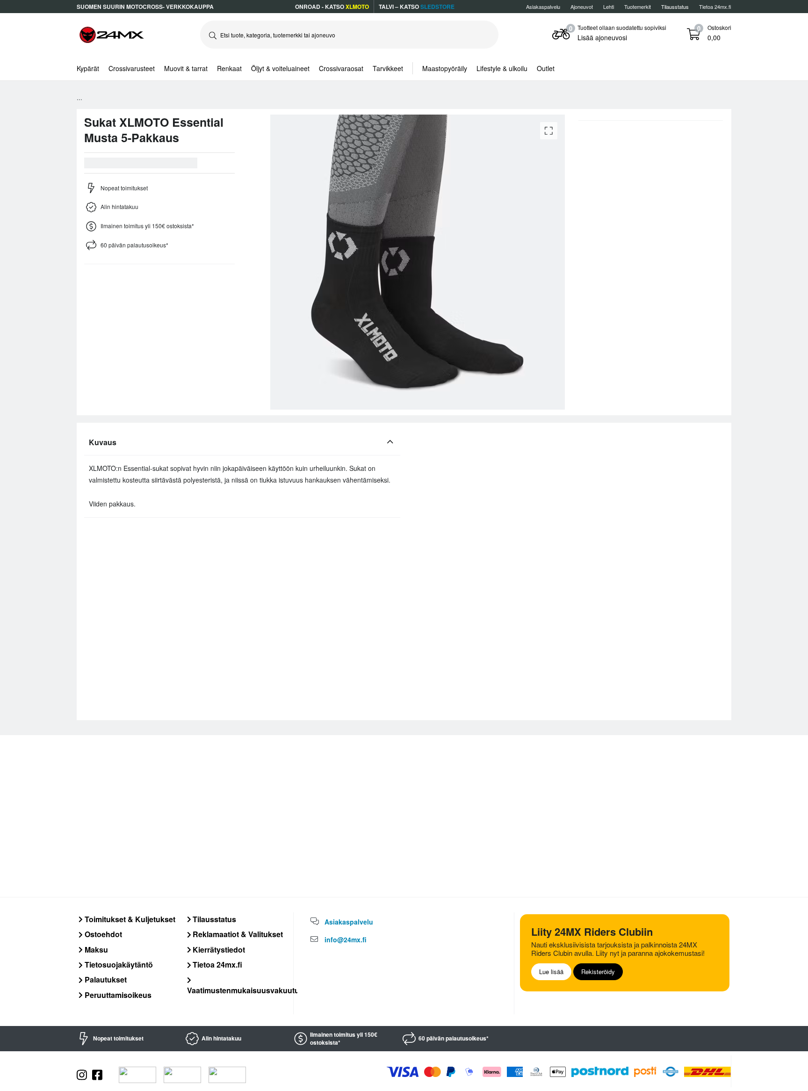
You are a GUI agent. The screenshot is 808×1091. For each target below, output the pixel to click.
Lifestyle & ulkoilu (501, 68)
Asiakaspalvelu (543, 6)
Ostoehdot (102, 934)
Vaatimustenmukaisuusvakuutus (245, 990)
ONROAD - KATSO (332, 6)
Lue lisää (551, 971)
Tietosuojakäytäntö (118, 964)
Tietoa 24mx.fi (715, 6)
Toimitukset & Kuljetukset (129, 919)
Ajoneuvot (581, 6)
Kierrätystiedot (218, 949)
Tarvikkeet (388, 68)
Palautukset (105, 979)
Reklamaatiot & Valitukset (237, 934)
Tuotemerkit (637, 6)
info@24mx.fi (346, 939)
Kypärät (88, 68)
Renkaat (229, 68)
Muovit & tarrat (186, 68)
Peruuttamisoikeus (117, 995)
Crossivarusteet (131, 68)
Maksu (95, 949)
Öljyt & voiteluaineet (280, 68)
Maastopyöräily (444, 68)
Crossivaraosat (341, 68)
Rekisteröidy (598, 971)
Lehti (608, 6)
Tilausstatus (213, 919)
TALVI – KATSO (416, 6)
